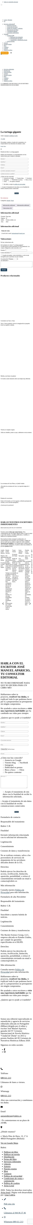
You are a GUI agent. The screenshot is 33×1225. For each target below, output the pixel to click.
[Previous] (3, 603)
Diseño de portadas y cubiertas (15, 28)
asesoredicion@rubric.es (11, 1116)
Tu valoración (5, 260)
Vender (5, 34)
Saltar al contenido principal (11, 2)
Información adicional (9, 205)
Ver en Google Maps (9, 1143)
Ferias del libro (11, 41)
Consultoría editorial (12, 31)
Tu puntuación (5, 259)
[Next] (30, 603)
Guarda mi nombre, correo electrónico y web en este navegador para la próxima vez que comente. (15, 256)
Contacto (6, 47)
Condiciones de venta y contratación (14, 1179)
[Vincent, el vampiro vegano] (16, 427)
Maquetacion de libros (12, 30)
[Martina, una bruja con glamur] (16, 373)
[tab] (9, 205)
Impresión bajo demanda (16, 37)
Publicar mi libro (8, 50)
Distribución (10, 35)
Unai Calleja (10, 1195)
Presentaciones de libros (16, 38)
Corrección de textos (12, 27)
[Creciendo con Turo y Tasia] (16, 318)
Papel (12, 200)
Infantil (8, 200)
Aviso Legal (9, 1185)
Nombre (3, 250)
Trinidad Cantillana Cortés (11, 135)
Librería (6, 48)
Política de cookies (12, 1183)
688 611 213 (6, 1078)
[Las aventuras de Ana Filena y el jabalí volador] (16, 480)
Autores (6, 43)
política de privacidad (19, 184)
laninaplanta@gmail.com (18, 233)
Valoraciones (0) (7, 208)
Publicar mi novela (12, 1154)
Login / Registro (8, 20)
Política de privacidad (13, 1176)
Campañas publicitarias (13, 32)
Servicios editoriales (9, 24)
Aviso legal (5, 1192)
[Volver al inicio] (13, 17)
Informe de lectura (11, 25)
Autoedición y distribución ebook (18, 40)
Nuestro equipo (8, 44)
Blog (5, 45)
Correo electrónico (6, 252)
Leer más (16, 329)
